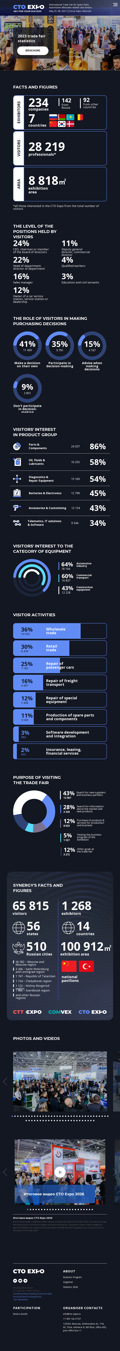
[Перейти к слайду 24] (77, 1116)
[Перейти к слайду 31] (96, 1116)
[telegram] (25, 1281)
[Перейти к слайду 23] (74, 1116)
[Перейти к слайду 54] (77, 1120)
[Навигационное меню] (115, 4)
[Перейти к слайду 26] (82, 1116)
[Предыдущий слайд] (5, 1081)
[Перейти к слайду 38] (31, 1120)
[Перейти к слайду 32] (99, 1116)
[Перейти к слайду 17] (57, 1116)
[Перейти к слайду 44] (48, 1120)
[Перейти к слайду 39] (34, 1120)
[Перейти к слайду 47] (57, 1120)
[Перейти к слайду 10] (37, 1116)
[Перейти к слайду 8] (31, 1116)
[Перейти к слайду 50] (65, 1120)
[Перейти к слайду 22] (71, 1116)
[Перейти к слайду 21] (68, 1116)
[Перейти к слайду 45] (51, 1120)
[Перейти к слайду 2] (15, 1116)
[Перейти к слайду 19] (62, 1116)
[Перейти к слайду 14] (48, 1116)
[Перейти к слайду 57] (85, 1120)
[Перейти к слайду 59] (91, 1120)
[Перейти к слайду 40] (37, 1120)
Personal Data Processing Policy (27, 1296)
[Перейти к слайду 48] (60, 1120)
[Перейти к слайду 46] (54, 1120)
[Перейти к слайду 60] (93, 1120)
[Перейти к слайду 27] (85, 1116)
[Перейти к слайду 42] (43, 1120)
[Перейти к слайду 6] (26, 1116)
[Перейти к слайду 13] (46, 1116)
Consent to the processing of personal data (32, 1293)
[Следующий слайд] (115, 1081)
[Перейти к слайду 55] (79, 1120)
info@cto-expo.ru (72, 1313)
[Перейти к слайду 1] (12, 1116)
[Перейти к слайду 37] (29, 1120)
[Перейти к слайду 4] (20, 1116)
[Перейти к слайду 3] (17, 1116)
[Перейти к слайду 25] (79, 1116)
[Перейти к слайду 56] (82, 1120)
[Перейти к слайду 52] (71, 1120)
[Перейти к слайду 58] (88, 1120)
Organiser (68, 1281)
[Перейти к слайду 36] (26, 1120)
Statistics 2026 (70, 1286)
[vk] (15, 1281)
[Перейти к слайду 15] (51, 1116)
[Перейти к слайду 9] (34, 1116)
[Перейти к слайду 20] (65, 1116)
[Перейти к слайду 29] (91, 1116)
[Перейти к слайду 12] (43, 1116)
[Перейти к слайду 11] (40, 1116)
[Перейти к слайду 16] (54, 1116)
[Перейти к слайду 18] (60, 1116)
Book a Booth (20, 1313)
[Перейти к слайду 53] (74, 1120)
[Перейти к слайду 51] (68, 1120)
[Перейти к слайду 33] (102, 1116)
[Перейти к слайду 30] (93, 1116)
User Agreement (20, 1299)
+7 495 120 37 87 (72, 1318)
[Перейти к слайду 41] (40, 1120)
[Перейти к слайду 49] (62, 1120)
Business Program (72, 1277)
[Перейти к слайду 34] (105, 1116)
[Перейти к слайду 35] (107, 1116)
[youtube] (20, 1281)
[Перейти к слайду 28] (88, 1116)
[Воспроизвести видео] (60, 1172)
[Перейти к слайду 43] (46, 1120)
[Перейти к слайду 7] (29, 1116)
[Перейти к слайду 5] (23, 1116)
